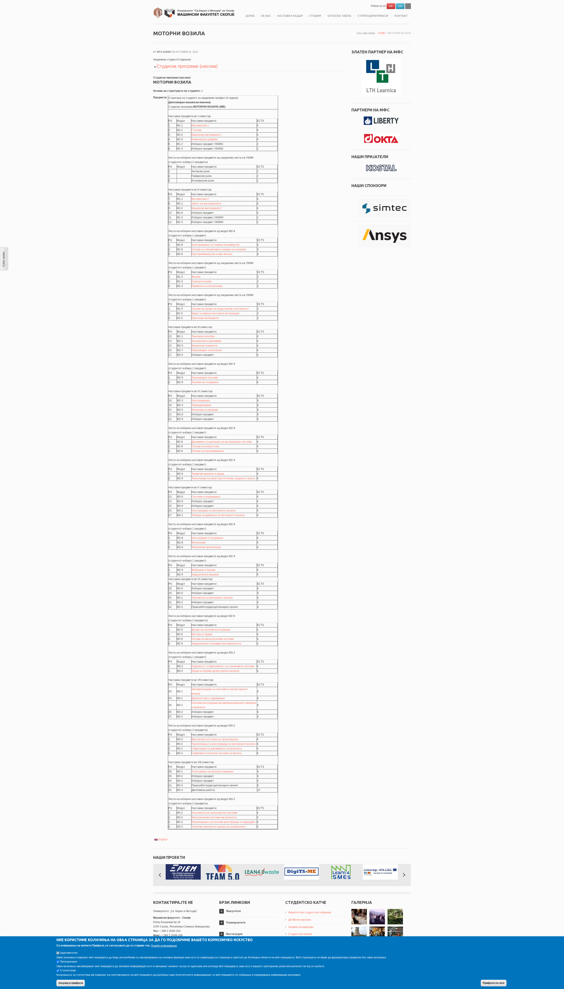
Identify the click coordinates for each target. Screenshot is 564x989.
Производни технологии (206, 350)
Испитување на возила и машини (212, 771)
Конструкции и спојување (207, 537)
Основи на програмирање (207, 451)
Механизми (198, 542)
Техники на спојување (205, 382)
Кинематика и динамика (206, 341)
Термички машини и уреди (207, 473)
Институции (234, 934)
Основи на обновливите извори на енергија (218, 249)
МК (391, 6)
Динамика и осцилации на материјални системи (221, 441)
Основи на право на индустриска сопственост (220, 308)
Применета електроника (206, 286)
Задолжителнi (69, 952)
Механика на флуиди (204, 409)
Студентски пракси (300, 934)
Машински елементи (204, 345)
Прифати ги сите (494, 983)
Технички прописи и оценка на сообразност (218, 826)
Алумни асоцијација (301, 927)
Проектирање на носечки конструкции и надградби (223, 822)
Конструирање (200, 400)
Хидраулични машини (205, 574)
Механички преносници (206, 547)
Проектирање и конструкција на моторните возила (223, 743)
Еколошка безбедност (205, 318)
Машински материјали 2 (206, 208)
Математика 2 (200, 198)
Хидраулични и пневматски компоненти (216, 643)
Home (381, 33)
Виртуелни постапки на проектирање (215, 739)
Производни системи (204, 377)
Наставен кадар (290, 15)
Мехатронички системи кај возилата (214, 817)
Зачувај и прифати (70, 983)
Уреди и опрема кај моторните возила (215, 670)
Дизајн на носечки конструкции (210, 629)
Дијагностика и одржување (208, 698)
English (162, 839)
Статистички (68, 970)
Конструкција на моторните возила (213, 510)
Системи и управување (206, 496)
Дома (250, 15)
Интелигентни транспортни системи (214, 812)
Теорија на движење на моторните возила (218, 515)
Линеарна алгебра (203, 336)
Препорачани (68, 961)
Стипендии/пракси (372, 15)
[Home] (194, 12)
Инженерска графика (204, 139)
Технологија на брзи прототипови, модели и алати (223, 478)
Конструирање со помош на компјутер (215, 244)
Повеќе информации (164, 945)
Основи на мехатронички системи (212, 639)
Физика (195, 276)
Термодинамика (201, 405)
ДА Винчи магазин (299, 919)
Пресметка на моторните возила (212, 597)
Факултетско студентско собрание (309, 912)
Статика (196, 130)
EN (400, 6)
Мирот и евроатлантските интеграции (215, 313)
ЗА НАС (266, 15)
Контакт (401, 15)
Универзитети (235, 922)
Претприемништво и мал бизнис (211, 254)
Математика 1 (200, 125)
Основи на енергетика (205, 446)
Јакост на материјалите (206, 203)
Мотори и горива (201, 634)
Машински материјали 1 (206, 134)
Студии (315, 15)
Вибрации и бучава (203, 569)
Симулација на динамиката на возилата (216, 748)
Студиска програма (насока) (187, 66)
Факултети (233, 911)
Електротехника (201, 281)
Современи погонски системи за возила (216, 753)
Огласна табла (339, 15)
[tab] (249, 911)
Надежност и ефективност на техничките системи (222, 666)
